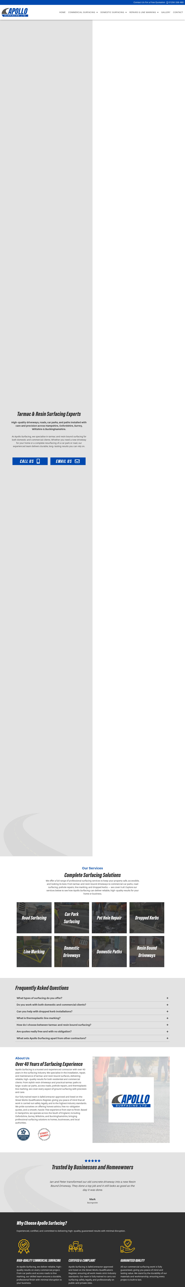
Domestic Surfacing (112, 12)
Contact (178, 12)
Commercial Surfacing (81, 12)
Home (62, 12)
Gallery (165, 12)
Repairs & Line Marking (142, 12)
